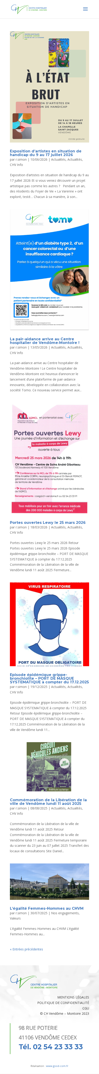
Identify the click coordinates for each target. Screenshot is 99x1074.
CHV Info (16, 164)
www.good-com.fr (57, 1066)
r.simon (21, 159)
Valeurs (15, 918)
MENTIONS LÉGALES (73, 997)
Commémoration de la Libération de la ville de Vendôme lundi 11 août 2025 (48, 802)
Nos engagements (65, 913)
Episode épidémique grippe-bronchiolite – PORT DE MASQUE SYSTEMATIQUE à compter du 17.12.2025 (49, 678)
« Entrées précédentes (26, 949)
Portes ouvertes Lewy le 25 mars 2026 (48, 522)
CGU (85, 1008)
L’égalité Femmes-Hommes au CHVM (47, 908)
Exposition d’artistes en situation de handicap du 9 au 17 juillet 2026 (46, 153)
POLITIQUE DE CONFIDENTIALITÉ (63, 1003)
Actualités (58, 159)
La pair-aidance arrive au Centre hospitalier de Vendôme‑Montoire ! (44, 341)
